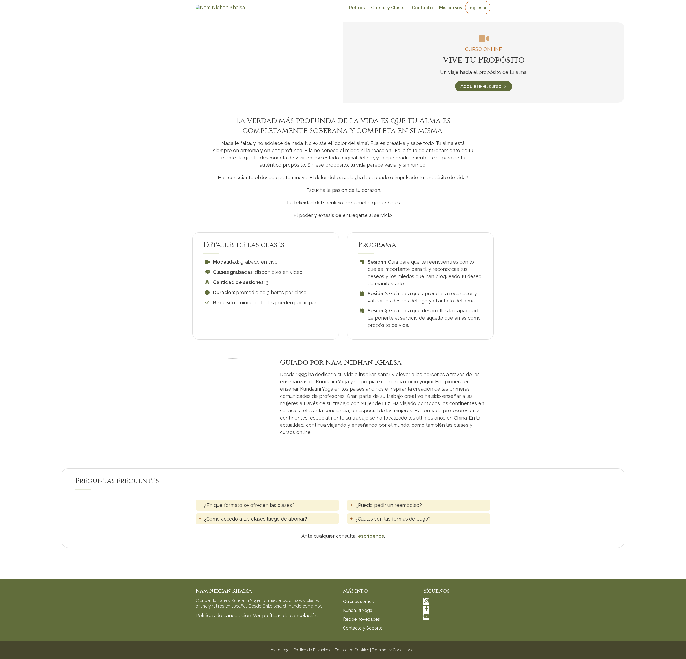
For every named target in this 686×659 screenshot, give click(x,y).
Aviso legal (280, 649)
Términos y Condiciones (393, 649)
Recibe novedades (361, 619)
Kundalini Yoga (357, 610)
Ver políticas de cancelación (285, 615)
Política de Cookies (352, 649)
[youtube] (426, 617)
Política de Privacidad (312, 649)
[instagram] (427, 602)
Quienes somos (358, 601)
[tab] (267, 505)
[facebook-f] (427, 609)
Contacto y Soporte (362, 628)
